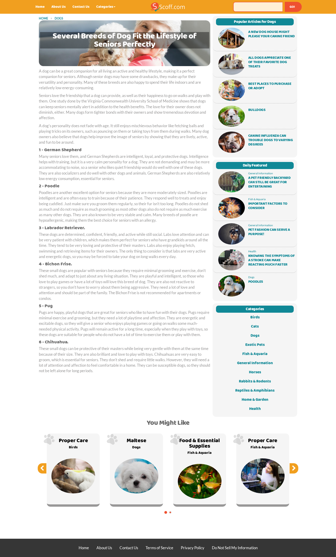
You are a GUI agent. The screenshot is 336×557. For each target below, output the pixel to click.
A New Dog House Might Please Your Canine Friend (271, 34)
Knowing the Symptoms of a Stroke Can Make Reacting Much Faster (271, 260)
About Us (58, 6)
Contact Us (80, 6)
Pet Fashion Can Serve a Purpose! (269, 232)
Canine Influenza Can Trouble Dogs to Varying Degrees (270, 140)
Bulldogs (257, 110)
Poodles (255, 282)
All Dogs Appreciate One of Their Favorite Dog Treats (269, 62)
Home (40, 6)
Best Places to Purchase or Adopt (269, 86)
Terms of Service (159, 547)
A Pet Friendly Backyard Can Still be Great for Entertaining (269, 182)
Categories (104, 6)
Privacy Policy (192, 547)
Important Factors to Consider (267, 206)
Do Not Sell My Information (235, 547)
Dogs (59, 18)
